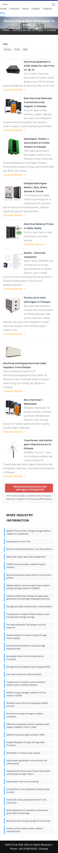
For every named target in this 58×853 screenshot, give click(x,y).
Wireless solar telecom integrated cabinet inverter (27, 704)
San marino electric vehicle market (23, 674)
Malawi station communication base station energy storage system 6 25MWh (28, 587)
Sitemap (43, 849)
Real (25, 49)
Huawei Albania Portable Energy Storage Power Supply (26, 636)
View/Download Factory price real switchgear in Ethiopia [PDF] (29, 488)
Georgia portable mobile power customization (29, 606)
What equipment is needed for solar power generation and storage (27, 811)
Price (17, 49)
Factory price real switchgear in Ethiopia (34, 30)
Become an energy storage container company (24, 715)
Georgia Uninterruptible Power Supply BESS (28, 667)
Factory (7, 49)
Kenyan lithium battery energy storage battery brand (25, 647)
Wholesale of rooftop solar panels (23, 753)
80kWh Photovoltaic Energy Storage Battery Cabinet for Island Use (28, 532)
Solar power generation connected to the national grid (26, 762)
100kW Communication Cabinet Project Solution (26, 565)
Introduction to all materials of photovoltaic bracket (28, 790)
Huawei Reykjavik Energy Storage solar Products (25, 743)
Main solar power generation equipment (26, 556)
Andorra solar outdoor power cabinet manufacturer (24, 830)
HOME (6, 30)
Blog (2, 13)
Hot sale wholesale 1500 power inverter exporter (26, 626)
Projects (47, 8)
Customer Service (12, 89)
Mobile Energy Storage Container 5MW (25, 734)
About (25, 8)
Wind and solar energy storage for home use (28, 821)
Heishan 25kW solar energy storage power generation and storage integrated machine (28, 597)
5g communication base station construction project (28, 576)
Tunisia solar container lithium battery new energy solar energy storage (27, 615)
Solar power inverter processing (22, 781)
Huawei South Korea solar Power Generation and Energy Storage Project (28, 772)
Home (3, 8)
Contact (36, 8)
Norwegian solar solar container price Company (25, 657)
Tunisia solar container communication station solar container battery (25, 683)
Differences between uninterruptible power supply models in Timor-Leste (28, 725)
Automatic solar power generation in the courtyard (26, 801)
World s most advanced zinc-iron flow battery (29, 549)
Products (14, 8)
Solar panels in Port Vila (18, 541)
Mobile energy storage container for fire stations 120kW (26, 694)
